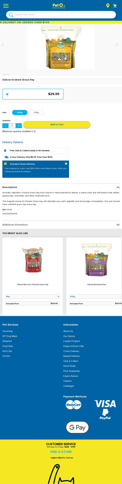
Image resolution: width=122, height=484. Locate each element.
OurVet (6, 356)
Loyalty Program (71, 341)
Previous (3, 45)
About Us (68, 331)
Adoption (7, 341)
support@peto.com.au (62, 458)
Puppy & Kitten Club (73, 346)
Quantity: (6, 121)
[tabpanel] (33, 277)
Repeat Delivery (71, 356)
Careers (67, 381)
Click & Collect (70, 361)
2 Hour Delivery (71, 351)
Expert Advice (70, 376)
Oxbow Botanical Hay (96, 285)
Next (117, 45)
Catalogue (68, 386)
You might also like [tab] (15, 233)
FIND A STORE (61, 452)
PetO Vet (7, 351)
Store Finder (69, 366)
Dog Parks (8, 346)
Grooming (7, 331)
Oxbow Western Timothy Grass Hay (32, 285)
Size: (4, 113)
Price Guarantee (71, 371)
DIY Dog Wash (10, 336)
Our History (69, 336)
